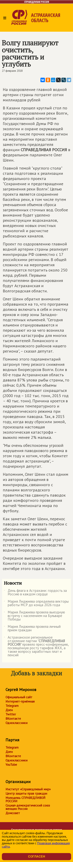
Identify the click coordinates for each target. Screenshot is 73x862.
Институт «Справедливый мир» (28, 789)
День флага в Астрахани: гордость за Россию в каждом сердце (35, 592)
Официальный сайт (19, 697)
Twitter (11, 714)
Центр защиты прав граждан (26, 793)
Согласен (36, 856)
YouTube (11, 764)
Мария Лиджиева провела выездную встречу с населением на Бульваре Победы (34, 615)
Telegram (12, 705)
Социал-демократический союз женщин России (28, 807)
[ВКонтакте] (42, 80)
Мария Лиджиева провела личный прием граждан (32, 628)
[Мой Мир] (53, 80)
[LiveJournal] (63, 80)
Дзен (9, 710)
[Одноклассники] (48, 80)
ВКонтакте (13, 718)
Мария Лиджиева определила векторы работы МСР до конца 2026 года (36, 603)
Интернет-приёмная (20, 701)
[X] (58, 80)
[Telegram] (69, 80)
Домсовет (13, 813)
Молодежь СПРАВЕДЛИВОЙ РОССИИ (25, 799)
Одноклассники (17, 722)
